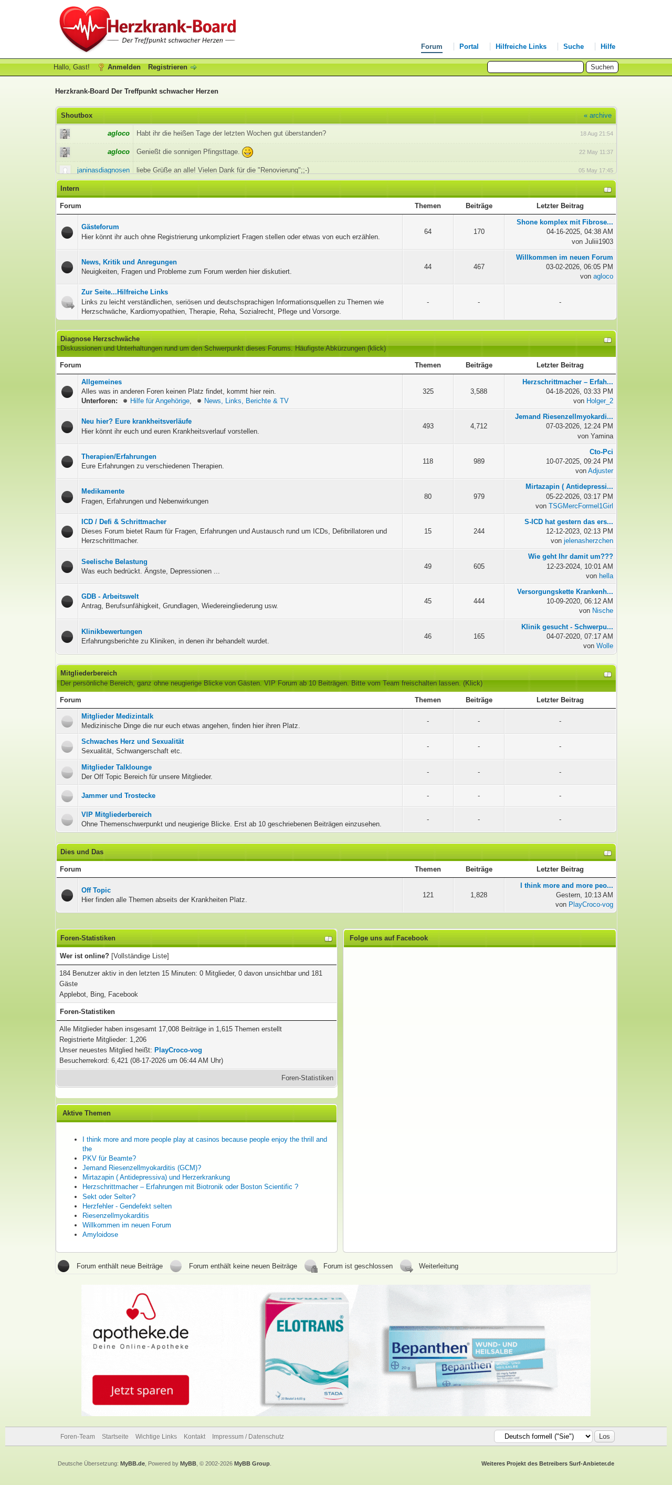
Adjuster (600, 471)
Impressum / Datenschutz (248, 1436)
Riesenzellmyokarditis (115, 1216)
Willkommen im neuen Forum (126, 1225)
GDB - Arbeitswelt (110, 596)
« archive (598, 115)
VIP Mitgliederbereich (116, 814)
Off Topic (96, 890)
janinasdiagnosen (103, 170)
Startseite (115, 1436)
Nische (602, 611)
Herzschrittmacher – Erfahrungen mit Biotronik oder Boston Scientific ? (190, 1187)
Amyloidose (100, 1234)
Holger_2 (599, 401)
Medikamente (102, 491)
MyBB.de (132, 1463)
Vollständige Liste (140, 956)
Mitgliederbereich (88, 673)
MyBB (188, 1463)
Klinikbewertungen (111, 632)
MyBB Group (252, 1463)
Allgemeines (101, 382)
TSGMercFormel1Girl (581, 506)
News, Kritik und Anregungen (129, 262)
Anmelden (124, 67)
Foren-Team (77, 1436)
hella (606, 576)
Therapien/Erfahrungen (118, 456)
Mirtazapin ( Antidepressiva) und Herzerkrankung (156, 1177)
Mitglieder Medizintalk (117, 716)
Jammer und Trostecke (118, 796)
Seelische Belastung (114, 562)
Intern (69, 188)
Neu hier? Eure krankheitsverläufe (136, 421)
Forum (432, 46)
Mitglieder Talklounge (116, 767)
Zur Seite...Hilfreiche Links (124, 292)
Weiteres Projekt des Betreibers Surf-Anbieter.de (547, 1463)
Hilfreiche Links (521, 46)
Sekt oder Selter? (108, 1197)
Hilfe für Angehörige (160, 401)
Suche (573, 46)
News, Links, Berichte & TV (246, 401)
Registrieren (167, 67)
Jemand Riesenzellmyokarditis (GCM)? (141, 1168)
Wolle (604, 646)
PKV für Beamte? (109, 1158)
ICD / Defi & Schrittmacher (123, 522)
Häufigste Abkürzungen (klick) (340, 348)
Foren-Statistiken (307, 1078)
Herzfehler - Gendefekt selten (127, 1206)
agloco (603, 276)
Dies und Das (81, 852)
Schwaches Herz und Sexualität (132, 741)
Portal (469, 46)
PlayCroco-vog (591, 904)
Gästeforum (100, 227)
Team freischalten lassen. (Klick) (432, 683)
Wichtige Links (156, 1436)
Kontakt (194, 1436)
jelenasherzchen (588, 541)
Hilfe (608, 46)
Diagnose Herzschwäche (100, 339)
